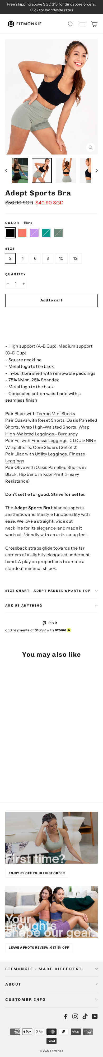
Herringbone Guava (22, 233)
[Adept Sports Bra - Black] (8, 777)
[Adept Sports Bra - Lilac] (20, 777)
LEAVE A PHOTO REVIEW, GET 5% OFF (39, 947)
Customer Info (25, 999)
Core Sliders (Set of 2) (55, 447)
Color (18, 223)
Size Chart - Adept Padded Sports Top (48, 591)
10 (61, 258)
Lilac (34, 233)
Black (10, 233)
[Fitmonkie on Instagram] (75, 1016)
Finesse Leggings (49, 440)
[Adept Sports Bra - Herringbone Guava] (14, 777)
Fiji (46, 233)
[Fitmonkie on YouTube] (95, 1016)
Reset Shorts (51, 420)
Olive (58, 233)
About (13, 984)
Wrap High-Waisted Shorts (48, 427)
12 (75, 258)
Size (10, 249)
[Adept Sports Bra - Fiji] (25, 777)
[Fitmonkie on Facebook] (65, 1016)
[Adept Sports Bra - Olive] (31, 777)
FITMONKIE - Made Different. (44, 969)
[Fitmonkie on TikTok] (85, 1016)
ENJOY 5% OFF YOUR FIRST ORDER (37, 873)
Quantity (15, 274)
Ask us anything (23, 605)
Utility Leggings (51, 454)
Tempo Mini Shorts (55, 413)
